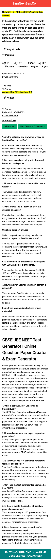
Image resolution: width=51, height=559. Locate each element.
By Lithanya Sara (10, 77)
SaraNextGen (35, 412)
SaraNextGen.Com (25, 3)
